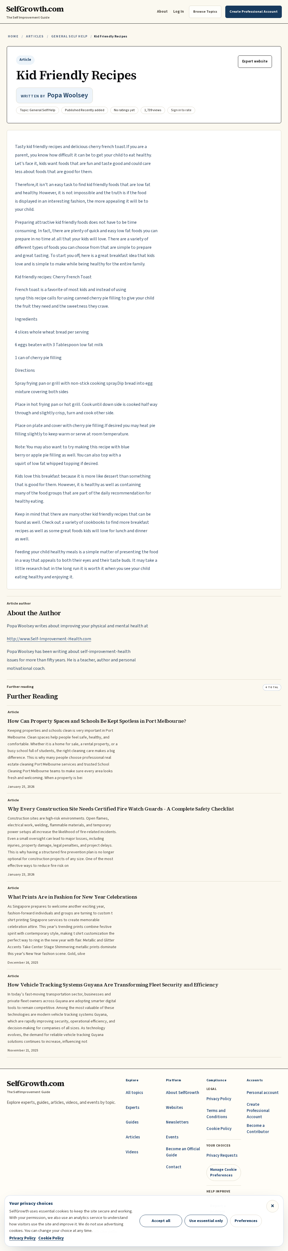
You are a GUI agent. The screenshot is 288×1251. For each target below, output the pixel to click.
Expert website (254, 61)
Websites (174, 1108)
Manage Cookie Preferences (223, 1172)
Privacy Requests (222, 1155)
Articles (35, 36)
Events (172, 1137)
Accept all (161, 1221)
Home (13, 36)
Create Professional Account (258, 1111)
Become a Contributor (258, 1129)
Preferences (246, 1221)
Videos (132, 1152)
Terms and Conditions (216, 1114)
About (162, 11)
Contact (173, 1167)
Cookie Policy (218, 1129)
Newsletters (177, 1122)
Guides (132, 1122)
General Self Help (69, 36)
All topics (134, 1093)
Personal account (263, 1093)
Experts (133, 1108)
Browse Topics (205, 11)
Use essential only (206, 1221)
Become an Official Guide (183, 1152)
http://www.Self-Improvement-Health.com (49, 639)
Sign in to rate (181, 110)
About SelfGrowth (182, 1093)
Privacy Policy (218, 1099)
